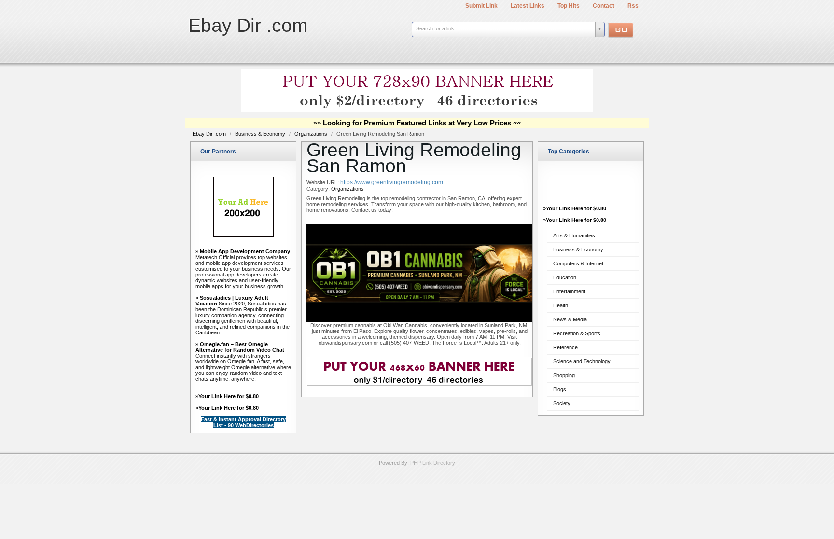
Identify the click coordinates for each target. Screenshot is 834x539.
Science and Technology (582, 361)
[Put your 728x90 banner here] (417, 110)
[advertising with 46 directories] (243, 235)
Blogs (559, 389)
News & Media (570, 319)
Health (560, 305)
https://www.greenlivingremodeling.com (391, 182)
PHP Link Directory (432, 463)
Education (564, 277)
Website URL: (323, 182)
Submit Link (481, 5)
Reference (565, 347)
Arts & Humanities (574, 235)
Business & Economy (261, 134)
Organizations (311, 134)
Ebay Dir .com (247, 25)
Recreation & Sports (576, 333)
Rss (633, 5)
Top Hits (568, 5)
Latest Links (527, 5)
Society (561, 403)
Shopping (564, 375)
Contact (603, 5)
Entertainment (569, 291)
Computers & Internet (578, 263)
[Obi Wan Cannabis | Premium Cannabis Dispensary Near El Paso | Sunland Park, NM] (419, 320)
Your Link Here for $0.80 (228, 396)
